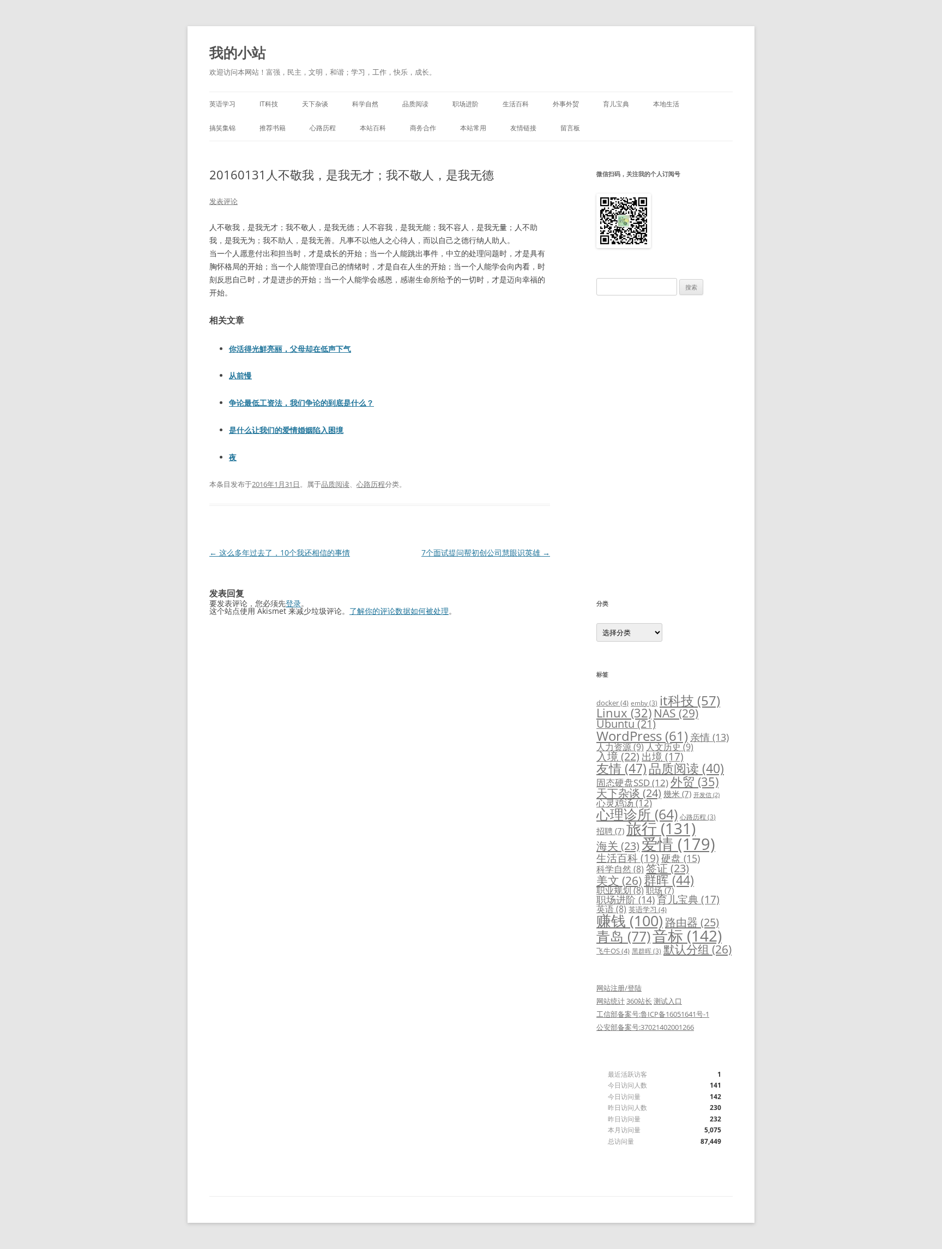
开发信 (706, 795)
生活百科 (516, 103)
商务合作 (423, 127)
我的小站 (237, 52)
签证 (667, 868)
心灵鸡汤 (624, 803)
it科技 (690, 700)
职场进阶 (465, 103)
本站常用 (473, 127)
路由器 (692, 922)
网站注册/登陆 (619, 988)
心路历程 (323, 127)
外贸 (694, 781)
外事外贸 (566, 103)
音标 (687, 935)
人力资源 (620, 747)
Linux (623, 713)
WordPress (642, 736)
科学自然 (365, 103)
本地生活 (666, 103)
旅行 (661, 828)
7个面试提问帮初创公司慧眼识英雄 (485, 552)
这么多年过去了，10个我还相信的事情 (279, 552)
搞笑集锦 (222, 127)
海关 (617, 845)
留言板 (570, 127)
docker (612, 703)
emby (644, 702)
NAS (676, 713)
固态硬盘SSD (632, 782)
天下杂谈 (315, 103)
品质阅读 (415, 103)
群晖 (669, 880)
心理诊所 (637, 814)
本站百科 (373, 127)
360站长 (639, 1001)
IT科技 (268, 103)
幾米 (677, 793)
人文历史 (669, 747)
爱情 (678, 844)
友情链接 (523, 127)
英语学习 (222, 103)
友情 (621, 768)
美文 (619, 880)
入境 (617, 756)
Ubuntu (626, 723)
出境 (663, 757)
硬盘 (680, 858)
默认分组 (697, 949)
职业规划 (620, 890)
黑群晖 (646, 950)
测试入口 (668, 1001)
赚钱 (629, 921)
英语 (611, 909)
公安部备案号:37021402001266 (645, 1027)
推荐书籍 (272, 127)
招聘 (610, 830)
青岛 (623, 936)
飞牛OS (613, 951)
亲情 (709, 737)
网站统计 (610, 1001)
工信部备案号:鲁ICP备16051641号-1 (652, 1014)
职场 (660, 890)
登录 (293, 603)
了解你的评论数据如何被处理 (399, 611)
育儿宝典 (616, 103)
